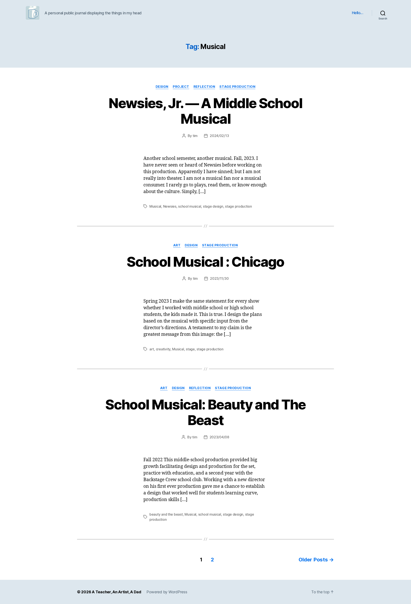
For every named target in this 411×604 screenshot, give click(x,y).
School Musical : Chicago (205, 261)
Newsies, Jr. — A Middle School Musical (205, 111)
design (162, 87)
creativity (163, 349)
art (177, 245)
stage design (213, 206)
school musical (189, 206)
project (181, 87)
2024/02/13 (219, 136)
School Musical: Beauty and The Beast (205, 412)
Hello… (357, 12)
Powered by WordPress (166, 592)
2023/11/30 (219, 278)
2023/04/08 (219, 437)
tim (195, 136)
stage (190, 349)
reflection (204, 87)
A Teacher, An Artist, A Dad (116, 592)
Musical (155, 206)
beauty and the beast (166, 514)
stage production (237, 87)
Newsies (169, 206)
